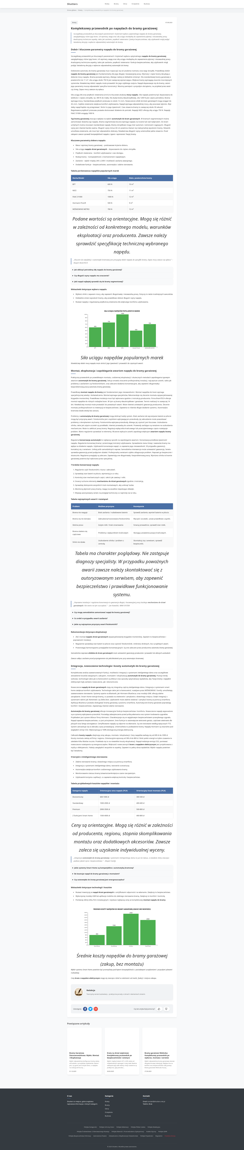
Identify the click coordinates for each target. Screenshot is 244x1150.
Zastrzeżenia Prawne (100, 1136)
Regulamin (158, 1136)
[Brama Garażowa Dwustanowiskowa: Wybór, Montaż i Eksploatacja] (84, 1037)
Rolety (107, 4)
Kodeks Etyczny (151, 1131)
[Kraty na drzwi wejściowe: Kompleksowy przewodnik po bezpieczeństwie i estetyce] (122, 1037)
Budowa (147, 4)
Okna (125, 4)
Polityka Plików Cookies (138, 1127)
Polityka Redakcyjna (154, 1127)
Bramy (116, 4)
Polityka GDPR (162, 1131)
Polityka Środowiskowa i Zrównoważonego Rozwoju (93, 1131)
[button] (159, 1009)
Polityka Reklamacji (122, 1127)
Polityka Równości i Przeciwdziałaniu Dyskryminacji (128, 1131)
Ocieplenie (135, 4)
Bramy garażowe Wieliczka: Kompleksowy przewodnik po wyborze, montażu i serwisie (157, 1055)
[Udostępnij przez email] (96, 1009)
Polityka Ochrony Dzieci (106, 1127)
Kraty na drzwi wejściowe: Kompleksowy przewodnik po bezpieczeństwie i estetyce (119, 1055)
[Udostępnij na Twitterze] (90, 1009)
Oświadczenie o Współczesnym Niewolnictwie (123, 1136)
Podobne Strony (170, 1136)
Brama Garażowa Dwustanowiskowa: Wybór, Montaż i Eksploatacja (84, 1055)
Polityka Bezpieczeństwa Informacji (80, 1136)
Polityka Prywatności (146, 1136)
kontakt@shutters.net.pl (156, 1101)
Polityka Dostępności (90, 1127)
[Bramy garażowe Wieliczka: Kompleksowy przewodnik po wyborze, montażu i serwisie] (159, 1037)
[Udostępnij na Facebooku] (85, 1009)
